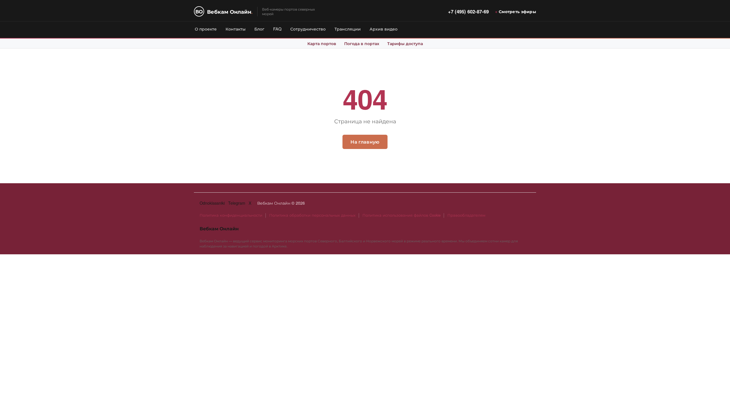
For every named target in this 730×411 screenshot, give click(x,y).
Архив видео (384, 29)
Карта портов (321, 43)
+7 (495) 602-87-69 (468, 11)
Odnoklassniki (212, 203)
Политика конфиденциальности (231, 215)
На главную (364, 141)
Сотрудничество (308, 29)
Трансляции (347, 29)
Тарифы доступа (405, 43)
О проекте (206, 29)
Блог (259, 29)
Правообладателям (466, 215)
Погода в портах (361, 43)
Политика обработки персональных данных (312, 215)
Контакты (236, 29)
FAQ (277, 29)
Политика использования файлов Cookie (401, 215)
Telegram (236, 203)
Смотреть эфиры (517, 11)
